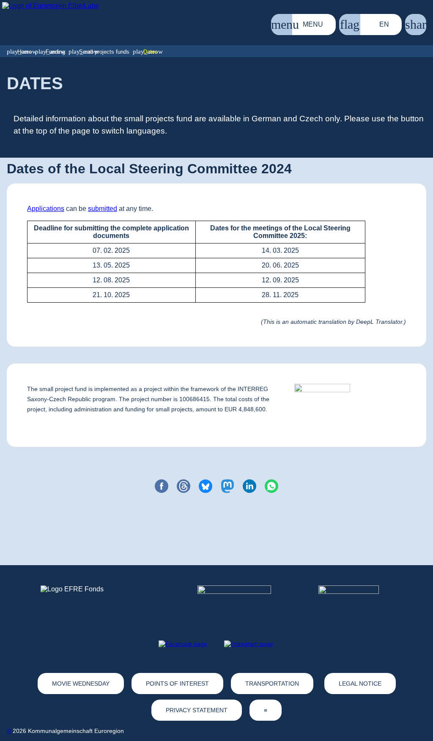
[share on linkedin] (249, 486)
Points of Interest (177, 683)
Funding (55, 52)
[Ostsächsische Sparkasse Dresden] (355, 601)
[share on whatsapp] (271, 486)
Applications (45, 208)
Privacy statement (196, 710)
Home (24, 52)
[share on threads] (183, 486)
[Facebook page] (183, 643)
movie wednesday (81, 683)
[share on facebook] (161, 486)
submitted (102, 208)
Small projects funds (104, 52)
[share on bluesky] (205, 486)
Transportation (272, 683)
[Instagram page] (248, 643)
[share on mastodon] (227, 486)
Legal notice (360, 683)
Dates (150, 52)
